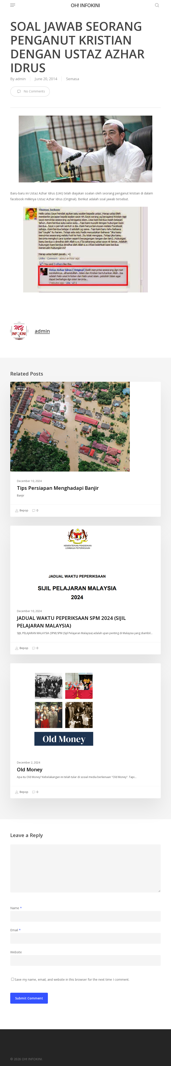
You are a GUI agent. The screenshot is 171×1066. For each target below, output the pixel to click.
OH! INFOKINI (85, 5)
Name (16, 908)
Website (16, 952)
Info (20, 533)
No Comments (34, 91)
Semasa (72, 78)
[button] (12, 5)
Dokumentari (27, 670)
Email (15, 930)
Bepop (23, 510)
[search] (156, 5)
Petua (21, 389)
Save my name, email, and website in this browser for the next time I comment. (72, 979)
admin (20, 78)
